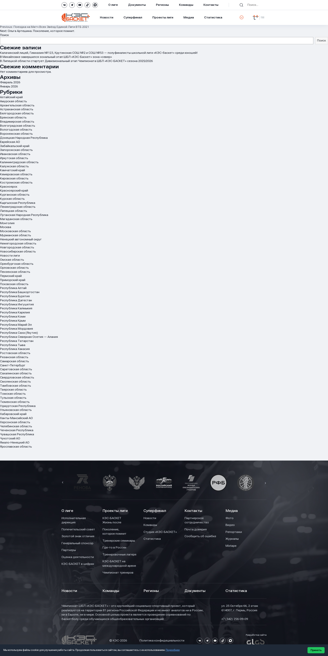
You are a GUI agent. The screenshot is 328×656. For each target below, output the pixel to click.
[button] (63, 482)
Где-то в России (114, 547)
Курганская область (14, 194)
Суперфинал (133, 17)
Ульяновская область (16, 410)
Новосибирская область (18, 251)
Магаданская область (16, 219)
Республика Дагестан (16, 300)
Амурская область (13, 101)
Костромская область (16, 182)
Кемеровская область (16, 174)
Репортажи (234, 532)
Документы (137, 4)
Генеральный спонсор (77, 543)
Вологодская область (16, 129)
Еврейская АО (10, 142)
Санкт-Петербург (12, 365)
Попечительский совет (78, 529)
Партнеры (69, 550)
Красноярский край (14, 190)
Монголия (7, 223)
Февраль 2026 (10, 82)
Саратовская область (16, 369)
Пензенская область (15, 271)
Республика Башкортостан (19, 292)
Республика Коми (12, 316)
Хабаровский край (13, 414)
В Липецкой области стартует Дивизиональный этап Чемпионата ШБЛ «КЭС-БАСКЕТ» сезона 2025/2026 (76, 61)
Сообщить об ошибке (200, 536)
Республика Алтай (13, 288)
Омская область (12, 259)
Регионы (162, 4)
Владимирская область (17, 121)
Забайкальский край (14, 146)
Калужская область (14, 166)
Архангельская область (17, 105)
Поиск (4, 35)
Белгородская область (17, 113)
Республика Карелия (15, 312)
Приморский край (12, 280)
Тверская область (13, 389)
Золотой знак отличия (78, 536)
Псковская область (14, 284)
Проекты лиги (115, 511)
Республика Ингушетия (17, 304)
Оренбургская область (16, 263)
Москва (5, 227)
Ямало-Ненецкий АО (14, 442)
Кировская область (14, 178)
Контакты (210, 4)
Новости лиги (10, 255)
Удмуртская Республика (18, 406)
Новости (106, 17)
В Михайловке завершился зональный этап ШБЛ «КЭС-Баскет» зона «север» (56, 57)
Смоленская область (15, 381)
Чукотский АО (10, 438)
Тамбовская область (15, 385)
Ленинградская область (17, 206)
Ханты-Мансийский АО (16, 418)
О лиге (113, 4)
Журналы (232, 538)
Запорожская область (16, 150)
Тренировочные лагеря (119, 554)
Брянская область (13, 117)
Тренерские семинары (118, 540)
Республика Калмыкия (16, 308)
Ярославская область (16, 446)
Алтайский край (11, 97)
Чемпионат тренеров (117, 572)
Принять (316, 650)
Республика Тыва (12, 345)
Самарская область (14, 361)
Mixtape (231, 545)
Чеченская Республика (16, 430)
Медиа (188, 17)
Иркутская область (14, 158)
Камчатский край (12, 170)
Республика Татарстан (16, 341)
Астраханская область (16, 109)
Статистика (213, 17)
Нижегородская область (18, 243)
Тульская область (13, 397)
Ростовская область (15, 353)
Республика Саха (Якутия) (19, 332)
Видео (230, 525)
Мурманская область (15, 235)
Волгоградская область (17, 125)
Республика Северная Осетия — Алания (29, 336)
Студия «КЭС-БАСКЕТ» (160, 532)
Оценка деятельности (78, 557)
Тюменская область (15, 402)
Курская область (12, 198)
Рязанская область (14, 357)
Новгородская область (17, 247)
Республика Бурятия (15, 296)
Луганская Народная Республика (24, 215)
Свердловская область (17, 377)
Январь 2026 (9, 86)
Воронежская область (16, 133)
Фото (230, 518)
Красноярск (8, 186)
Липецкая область (13, 211)
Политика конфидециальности (162, 640)
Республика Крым (13, 320)
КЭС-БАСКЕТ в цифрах (78, 564)
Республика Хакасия (15, 349)
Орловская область (14, 267)
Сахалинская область (16, 373)
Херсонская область (15, 422)
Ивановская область (15, 154)
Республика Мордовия (16, 328)
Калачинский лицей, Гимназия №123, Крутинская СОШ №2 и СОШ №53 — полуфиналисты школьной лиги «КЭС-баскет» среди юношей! (99, 52)
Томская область (13, 393)
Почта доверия (195, 529)
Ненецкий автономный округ (21, 239)
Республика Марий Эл (16, 324)
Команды (186, 4)
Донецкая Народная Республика (24, 137)
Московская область (15, 231)
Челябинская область (16, 426)
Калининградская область (19, 162)
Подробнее (173, 650)
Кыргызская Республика (17, 202)
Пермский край (11, 276)
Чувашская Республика (17, 434)
